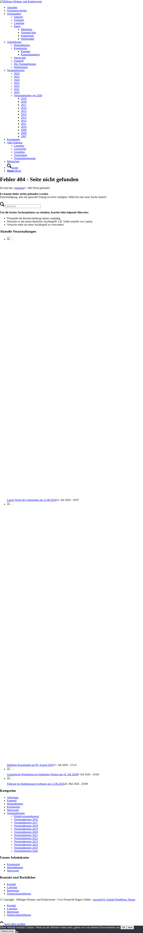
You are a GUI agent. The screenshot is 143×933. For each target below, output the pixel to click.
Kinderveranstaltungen (26, 816)
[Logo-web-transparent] (21, 1)
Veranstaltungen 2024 (26, 844)
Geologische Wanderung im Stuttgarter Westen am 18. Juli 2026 (42, 774)
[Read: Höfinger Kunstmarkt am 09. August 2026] (10, 504)
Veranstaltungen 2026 (26, 850)
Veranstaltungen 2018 (26, 825)
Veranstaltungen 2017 (26, 822)
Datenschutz (7, 931)
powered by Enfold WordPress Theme (114, 899)
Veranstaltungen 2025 (26, 847)
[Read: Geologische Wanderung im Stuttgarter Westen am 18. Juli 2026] (10, 769)
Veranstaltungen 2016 (26, 819)
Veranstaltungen (16, 813)
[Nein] (17, 931)
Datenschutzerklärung (19, 893)
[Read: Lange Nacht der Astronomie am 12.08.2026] (10, 239)
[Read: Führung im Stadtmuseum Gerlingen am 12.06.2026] (10, 778)
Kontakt (11, 884)
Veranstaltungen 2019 (26, 828)
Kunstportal (13, 806)
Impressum (13, 890)
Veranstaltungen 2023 (26, 841)
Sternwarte (13, 810)
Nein (130, 927)
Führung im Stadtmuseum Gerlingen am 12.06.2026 (35, 783)
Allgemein (12, 797)
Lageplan (12, 887)
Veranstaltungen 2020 (26, 832)
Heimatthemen (15, 803)
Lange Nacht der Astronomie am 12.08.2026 (31, 499)
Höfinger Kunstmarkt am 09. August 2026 (30, 764)
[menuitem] (75, 7)
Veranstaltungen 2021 (26, 835)
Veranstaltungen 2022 (26, 838)
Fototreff (12, 800)
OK (123, 927)
